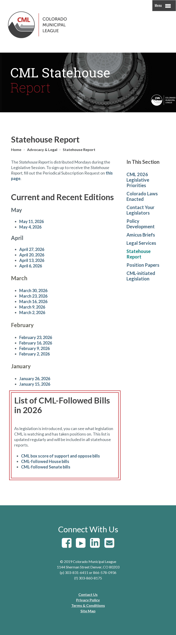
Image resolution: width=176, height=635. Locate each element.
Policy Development (140, 223)
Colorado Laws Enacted (142, 196)
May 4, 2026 (30, 226)
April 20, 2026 (31, 254)
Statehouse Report (79, 149)
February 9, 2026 (34, 348)
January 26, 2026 (34, 378)
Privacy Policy (88, 600)
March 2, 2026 (32, 312)
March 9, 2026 (32, 306)
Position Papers (142, 265)
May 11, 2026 (31, 221)
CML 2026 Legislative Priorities (137, 180)
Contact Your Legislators (140, 209)
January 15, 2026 (34, 384)
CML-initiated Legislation (140, 275)
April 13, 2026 (31, 260)
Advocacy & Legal (42, 149)
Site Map (88, 611)
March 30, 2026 (33, 290)
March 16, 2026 (33, 301)
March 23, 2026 (33, 296)
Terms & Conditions (88, 605)
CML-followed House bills (45, 461)
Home (16, 149)
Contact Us (88, 594)
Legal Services (141, 243)
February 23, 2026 (35, 337)
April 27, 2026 (31, 249)
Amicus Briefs (140, 234)
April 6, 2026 (30, 265)
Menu (158, 5)
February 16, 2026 (35, 342)
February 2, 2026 (34, 353)
